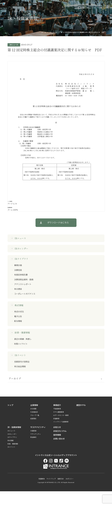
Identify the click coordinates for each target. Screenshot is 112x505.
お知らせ (57, 427)
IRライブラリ (19, 258)
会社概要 (33, 409)
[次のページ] (11, 201)
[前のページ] (9, 201)
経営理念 (33, 419)
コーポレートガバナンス (24, 294)
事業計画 (18, 265)
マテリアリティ (35, 434)
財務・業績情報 (20, 332)
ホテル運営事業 (58, 412)
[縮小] (9, 207)
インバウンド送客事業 (60, 422)
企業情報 (34, 405)
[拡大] (11, 207)
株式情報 (17, 305)
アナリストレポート (22, 284)
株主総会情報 (20, 366)
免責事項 (42, 479)
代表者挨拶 (34, 412)
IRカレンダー (19, 248)
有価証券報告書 (21, 275)
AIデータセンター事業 (60, 415)
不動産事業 (57, 409)
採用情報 (57, 435)
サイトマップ (51, 479)
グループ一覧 (34, 415)
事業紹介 (57, 405)
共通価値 (33, 431)
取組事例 (33, 437)
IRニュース (53, 32)
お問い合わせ (59, 438)
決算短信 (18, 270)
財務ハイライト (21, 344)
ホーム (44, 32)
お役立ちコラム (60, 431)
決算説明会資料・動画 (23, 279)
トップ (10, 405)
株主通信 (18, 289)
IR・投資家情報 (14, 427)
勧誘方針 (61, 479)
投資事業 (56, 419)
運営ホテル (81, 405)
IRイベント (18, 355)
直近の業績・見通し (22, 339)
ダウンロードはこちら (58, 222)
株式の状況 (19, 311)
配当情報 (18, 321)
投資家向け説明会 (22, 361)
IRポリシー (69, 479)
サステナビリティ (38, 427)
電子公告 (18, 316)
